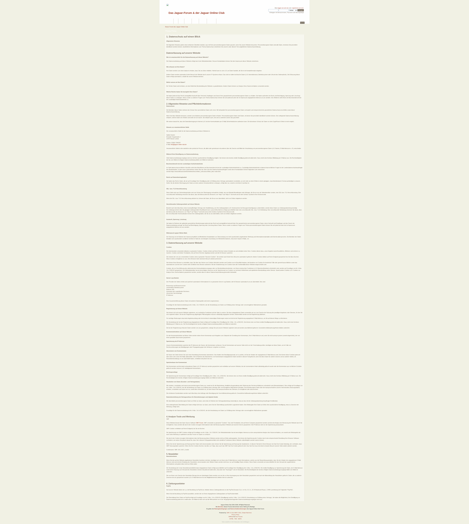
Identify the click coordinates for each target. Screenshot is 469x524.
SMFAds (231, 516)
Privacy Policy (235, 514)
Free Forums (238, 516)
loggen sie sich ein (283, 8)
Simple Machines (247, 512)
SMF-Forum (199, 423)
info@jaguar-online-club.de (179, 144)
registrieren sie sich (298, 8)
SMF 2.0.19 (230, 512)
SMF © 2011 (237, 512)
